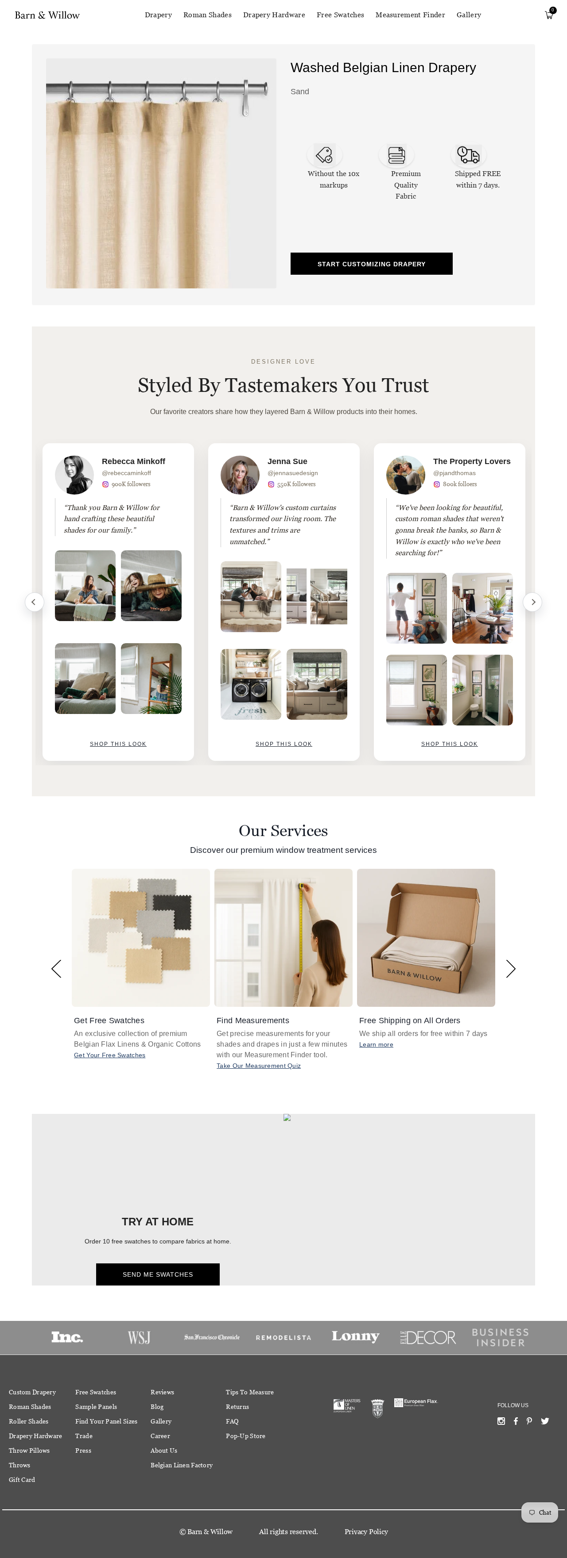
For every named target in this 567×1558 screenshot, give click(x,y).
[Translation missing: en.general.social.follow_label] (501, 1423)
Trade (83, 1435)
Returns (237, 1406)
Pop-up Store (245, 1435)
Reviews (162, 1392)
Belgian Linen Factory (182, 1465)
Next (532, 602)
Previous (34, 602)
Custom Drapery (32, 1392)
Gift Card (22, 1479)
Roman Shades (207, 15)
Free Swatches (340, 15)
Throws (20, 1465)
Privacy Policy (366, 1531)
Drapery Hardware (274, 15)
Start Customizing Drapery (372, 264)
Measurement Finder (410, 15)
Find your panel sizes (106, 1421)
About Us (164, 1450)
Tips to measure (250, 1392)
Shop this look (118, 744)
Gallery (469, 15)
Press (83, 1450)
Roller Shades (29, 1421)
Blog (157, 1406)
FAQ (232, 1421)
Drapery (158, 15)
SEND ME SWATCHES (158, 1274)
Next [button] (511, 968)
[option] (118, 602)
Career (160, 1435)
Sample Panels (96, 1406)
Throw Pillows (29, 1450)
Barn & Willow (210, 1531)
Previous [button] (56, 968)
